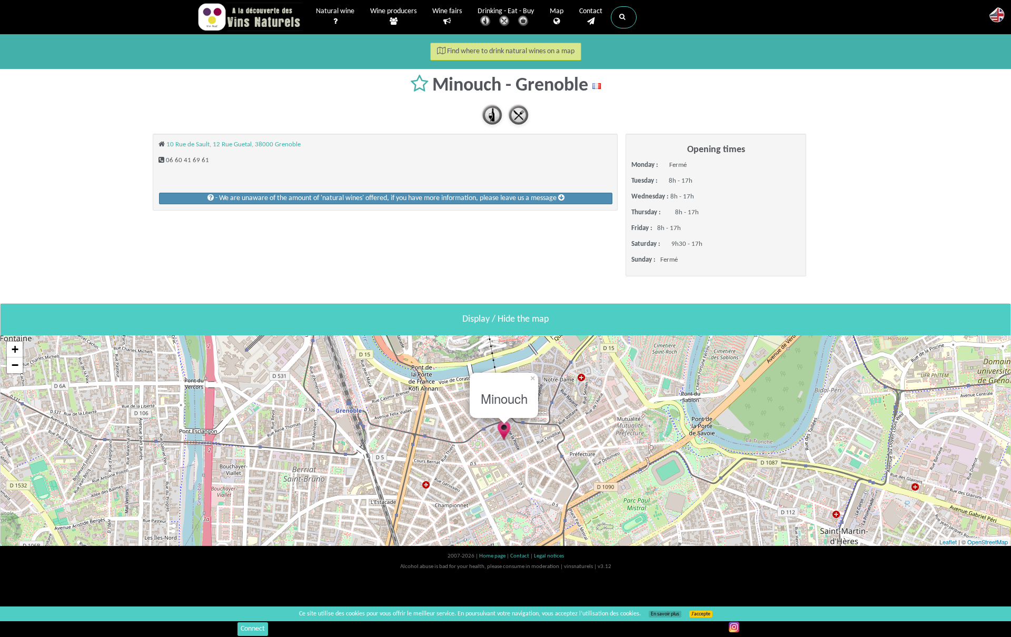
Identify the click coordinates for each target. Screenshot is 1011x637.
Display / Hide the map (505, 319)
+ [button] (15, 349)
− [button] (15, 365)
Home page (493, 556)
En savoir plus (665, 614)
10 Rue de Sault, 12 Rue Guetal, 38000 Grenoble (233, 144)
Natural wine (335, 11)
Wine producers (393, 11)
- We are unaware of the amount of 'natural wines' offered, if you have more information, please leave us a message (386, 198)
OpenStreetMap (987, 542)
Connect (253, 629)
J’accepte (700, 614)
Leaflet (948, 542)
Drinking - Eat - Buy (506, 11)
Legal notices (549, 556)
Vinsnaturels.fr (250, 17)
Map (556, 11)
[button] (624, 17)
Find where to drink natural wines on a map (509, 51)
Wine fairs (447, 11)
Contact (590, 11)
